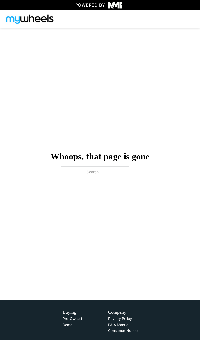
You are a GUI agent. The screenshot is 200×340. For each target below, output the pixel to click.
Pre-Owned (72, 318)
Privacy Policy (120, 318)
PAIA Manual (118, 325)
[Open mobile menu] (185, 19)
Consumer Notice (123, 330)
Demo (67, 325)
